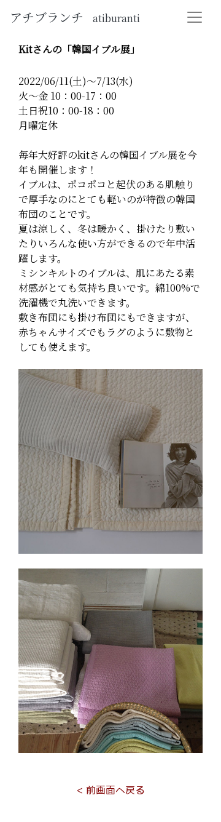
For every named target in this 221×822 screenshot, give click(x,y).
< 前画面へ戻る (111, 790)
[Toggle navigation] (194, 17)
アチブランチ (75, 17)
